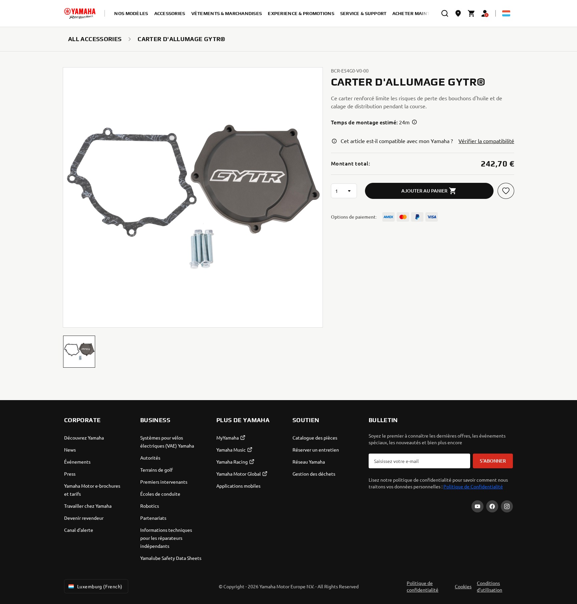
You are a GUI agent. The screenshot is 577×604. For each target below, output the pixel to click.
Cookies (463, 586)
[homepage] (79, 13)
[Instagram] (507, 506)
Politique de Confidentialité (473, 486)
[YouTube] (477, 506)
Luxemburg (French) (100, 586)
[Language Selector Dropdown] (506, 13)
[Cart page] (471, 13)
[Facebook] (492, 506)
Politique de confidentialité (422, 586)
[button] (79, 352)
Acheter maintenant (419, 13)
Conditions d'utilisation (489, 586)
